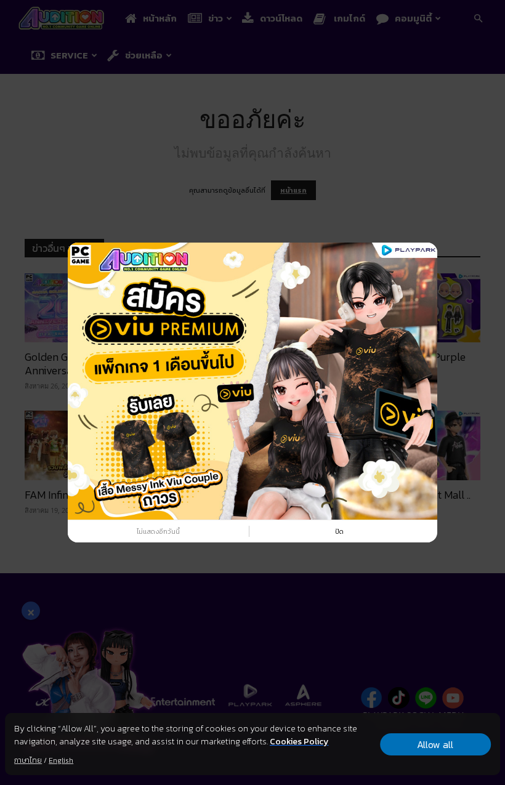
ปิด (339, 531)
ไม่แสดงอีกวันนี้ (158, 531)
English (61, 760)
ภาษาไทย (28, 760)
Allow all (435, 744)
